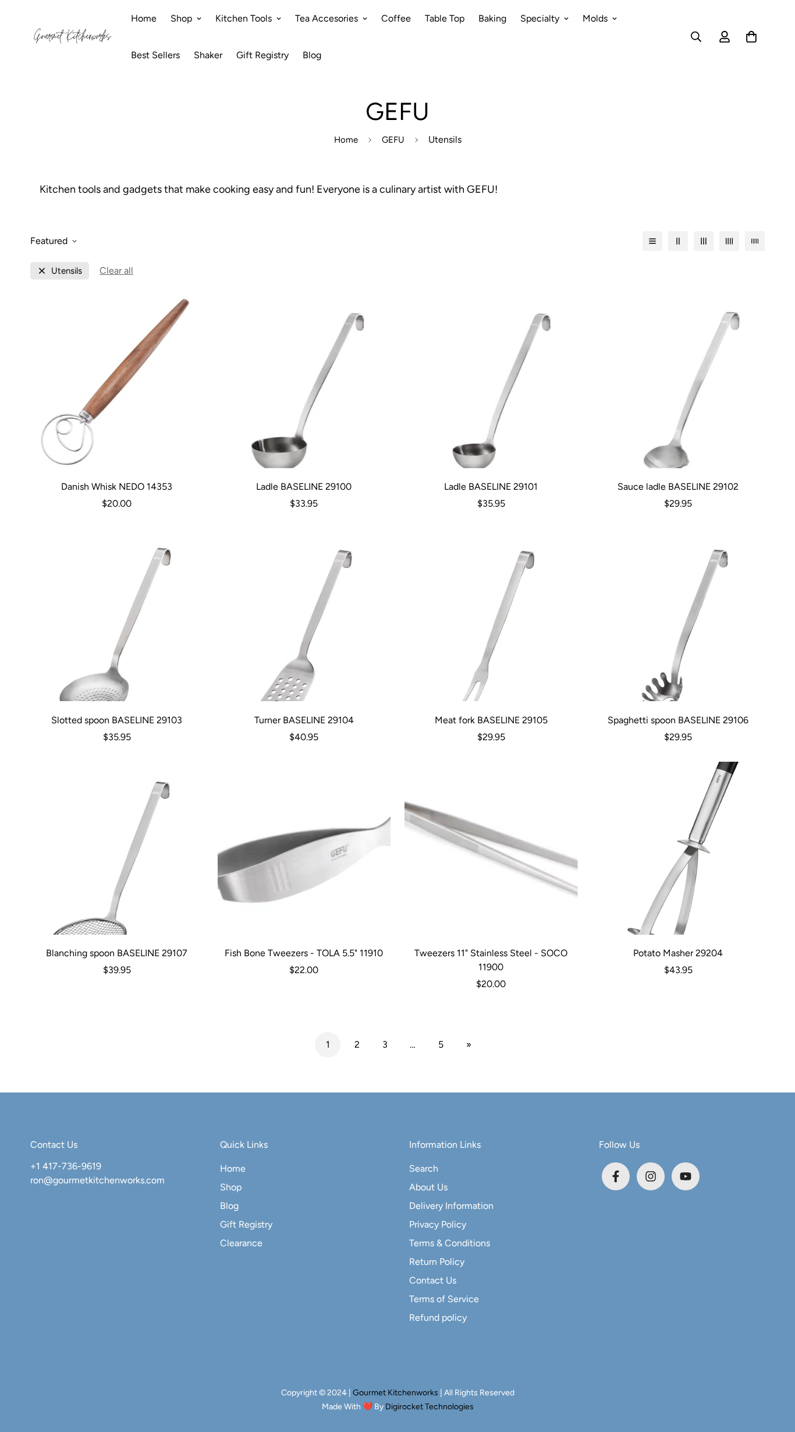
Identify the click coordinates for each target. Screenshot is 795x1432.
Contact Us (432, 1280)
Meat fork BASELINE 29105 (491, 720)
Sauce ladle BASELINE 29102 (678, 486)
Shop (181, 18)
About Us (428, 1187)
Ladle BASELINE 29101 (491, 486)
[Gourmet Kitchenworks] (72, 36)
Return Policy (436, 1261)
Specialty (539, 18)
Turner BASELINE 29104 (304, 720)
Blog (312, 55)
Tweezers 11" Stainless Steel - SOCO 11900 (490, 960)
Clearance (241, 1243)
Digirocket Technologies (429, 1407)
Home (144, 18)
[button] (749, 36)
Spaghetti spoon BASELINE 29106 (678, 720)
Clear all (116, 270)
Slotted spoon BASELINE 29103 (116, 720)
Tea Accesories (326, 18)
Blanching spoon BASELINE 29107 (116, 953)
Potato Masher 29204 (678, 953)
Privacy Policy (437, 1224)
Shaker (208, 55)
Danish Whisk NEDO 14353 (116, 486)
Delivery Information (451, 1205)
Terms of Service (444, 1298)
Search (423, 1168)
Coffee (396, 18)
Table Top (444, 18)
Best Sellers (155, 55)
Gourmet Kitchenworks (396, 1393)
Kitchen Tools (243, 18)
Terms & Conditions (449, 1243)
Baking (492, 18)
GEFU (393, 140)
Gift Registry (262, 55)
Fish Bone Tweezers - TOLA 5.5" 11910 (304, 953)
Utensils (66, 271)
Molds (595, 18)
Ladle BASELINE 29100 (304, 486)
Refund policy (438, 1317)
